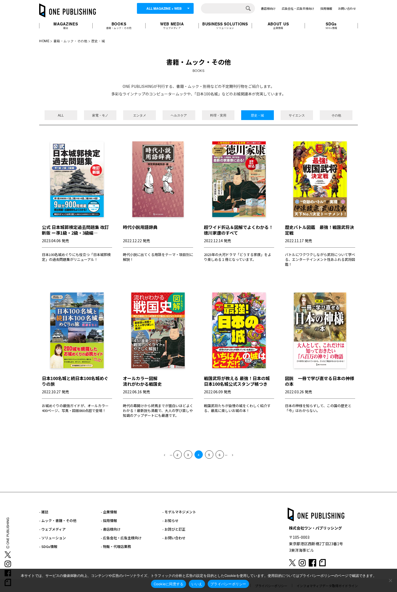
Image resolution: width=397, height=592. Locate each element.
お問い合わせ (347, 8)
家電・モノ (100, 115)
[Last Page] (232, 454)
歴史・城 (257, 115)
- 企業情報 (109, 511)
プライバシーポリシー (228, 584)
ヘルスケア (179, 115)
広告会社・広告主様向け (298, 8)
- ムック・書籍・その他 (57, 520)
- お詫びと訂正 (174, 529)
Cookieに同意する (169, 584)
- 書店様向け (110, 529)
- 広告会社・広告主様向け (121, 537)
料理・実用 (218, 115)
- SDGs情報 (48, 546)
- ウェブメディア (52, 529)
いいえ (196, 584)
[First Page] (164, 454)
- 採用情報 (109, 520)
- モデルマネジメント (179, 511)
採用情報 (326, 8)
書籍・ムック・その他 (70, 40)
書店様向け (268, 8)
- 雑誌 (43, 511)
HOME (44, 40)
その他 (336, 115)
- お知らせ (170, 520)
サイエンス (297, 115)
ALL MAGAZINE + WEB (164, 8)
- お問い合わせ (174, 537)
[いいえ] (390, 580)
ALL (61, 115)
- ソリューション (52, 537)
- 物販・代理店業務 (116, 546)
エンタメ (139, 115)
